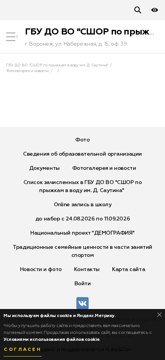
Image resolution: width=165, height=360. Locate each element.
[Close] (159, 314)
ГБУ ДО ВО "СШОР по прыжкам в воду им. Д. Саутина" (57, 65)
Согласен (22, 349)
